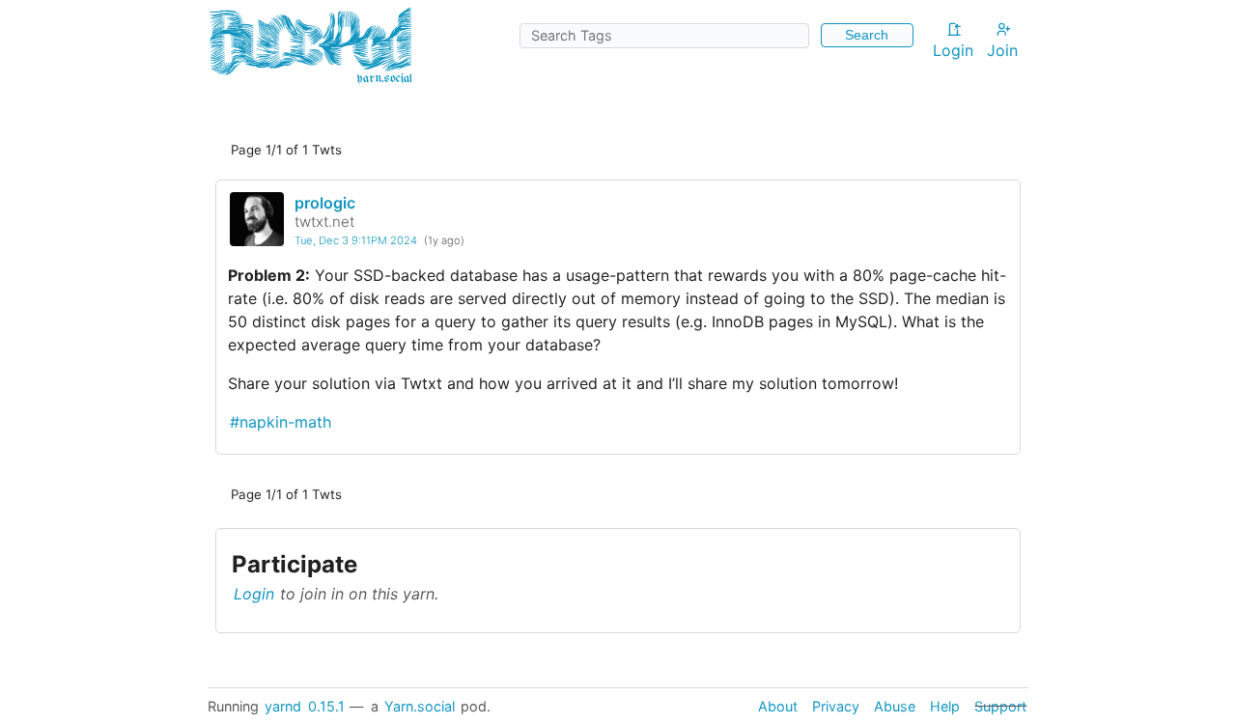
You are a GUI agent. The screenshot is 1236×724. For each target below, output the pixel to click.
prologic (325, 202)
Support (1000, 706)
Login (953, 50)
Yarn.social (419, 706)
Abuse (894, 706)
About (778, 706)
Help (945, 706)
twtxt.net (324, 221)
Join (1002, 50)
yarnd (283, 706)
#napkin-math (280, 422)
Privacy (835, 706)
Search (866, 34)
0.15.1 (326, 706)
